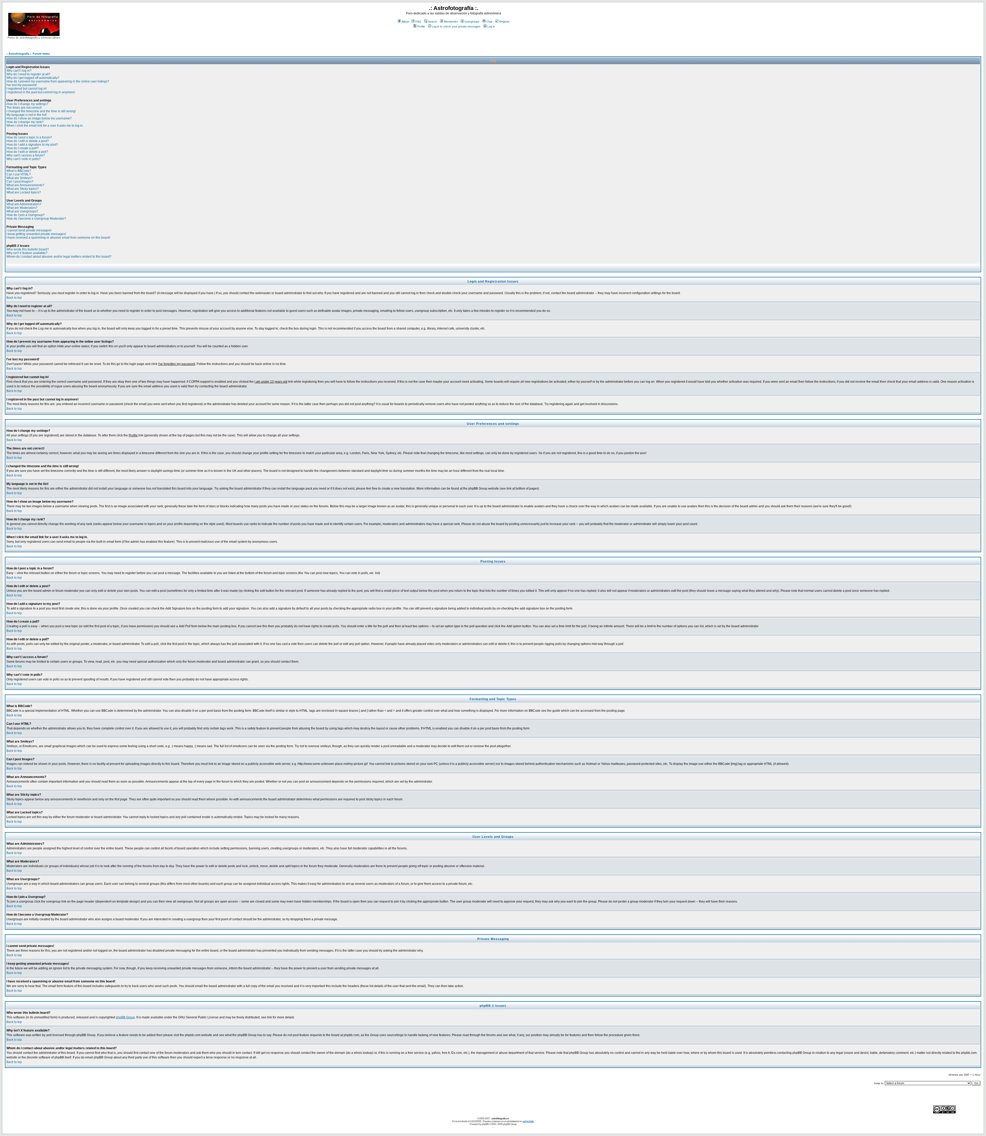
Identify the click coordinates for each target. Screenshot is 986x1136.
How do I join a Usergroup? (25, 215)
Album (405, 21)
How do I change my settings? (27, 104)
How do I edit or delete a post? (27, 141)
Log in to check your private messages (456, 26)
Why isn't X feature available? (27, 253)
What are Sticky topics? (22, 189)
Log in (491, 26)
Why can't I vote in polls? (23, 159)
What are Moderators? (21, 208)
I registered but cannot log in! (26, 88)
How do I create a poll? (22, 148)
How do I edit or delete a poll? (27, 152)
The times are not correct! (24, 107)
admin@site (528, 1121)
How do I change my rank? (25, 122)
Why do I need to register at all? (28, 74)
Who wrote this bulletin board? (27, 249)
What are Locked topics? (23, 192)
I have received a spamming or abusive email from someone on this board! (58, 237)
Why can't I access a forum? (25, 155)
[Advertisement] (454, 38)
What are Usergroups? (22, 211)
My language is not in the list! (26, 115)
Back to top (14, 297)
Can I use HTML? (18, 174)
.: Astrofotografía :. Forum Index (28, 53)
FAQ (418, 21)
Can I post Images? (19, 181)
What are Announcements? (25, 185)
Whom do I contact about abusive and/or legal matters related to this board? (58, 256)
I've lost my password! (21, 85)
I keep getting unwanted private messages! (36, 234)
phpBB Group (125, 1017)
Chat (489, 21)
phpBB (485, 1124)
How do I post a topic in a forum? (29, 137)
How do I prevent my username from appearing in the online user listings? (57, 81)
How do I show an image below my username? (39, 118)
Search (432, 21)
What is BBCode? (18, 171)
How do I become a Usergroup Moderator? (36, 218)
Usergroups (471, 21)
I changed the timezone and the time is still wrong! (41, 111)
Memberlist (451, 21)
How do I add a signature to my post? (32, 144)
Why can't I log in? (19, 70)
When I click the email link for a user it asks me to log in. (44, 125)
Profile (421, 26)
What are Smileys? (19, 178)
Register (504, 21)
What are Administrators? (23, 204)
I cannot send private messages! (28, 230)
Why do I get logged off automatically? (32, 78)
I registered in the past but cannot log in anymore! (40, 92)
